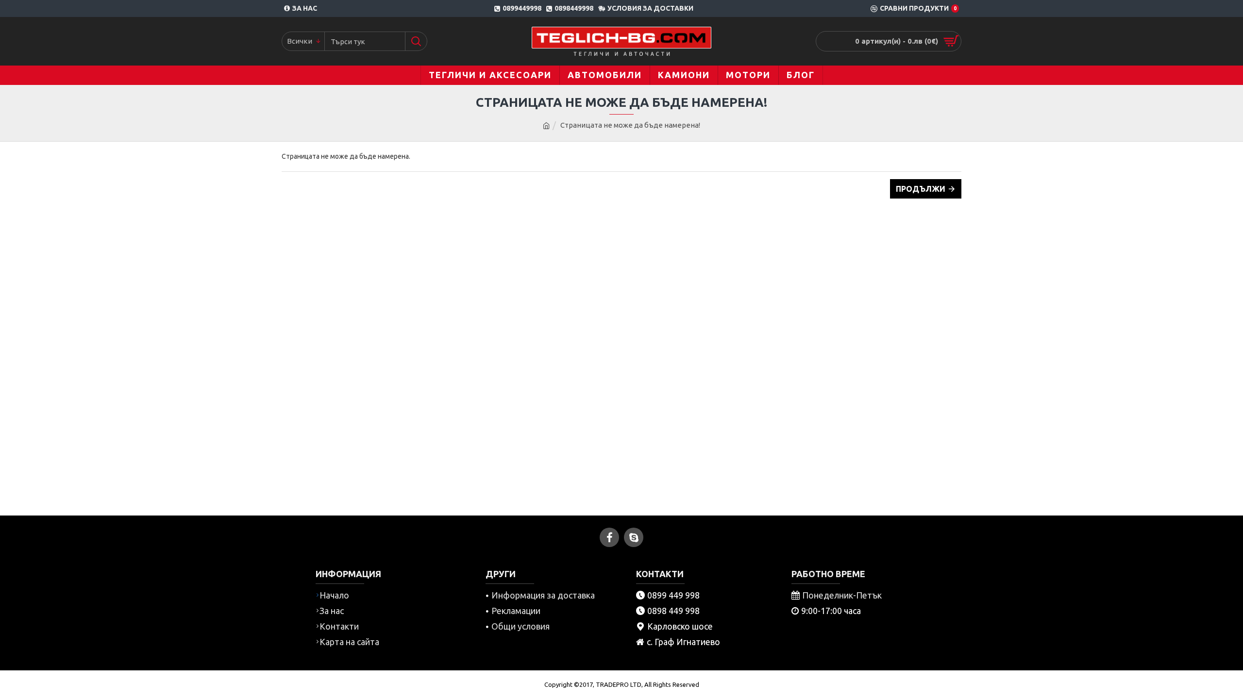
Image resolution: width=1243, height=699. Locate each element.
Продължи (920, 188)
